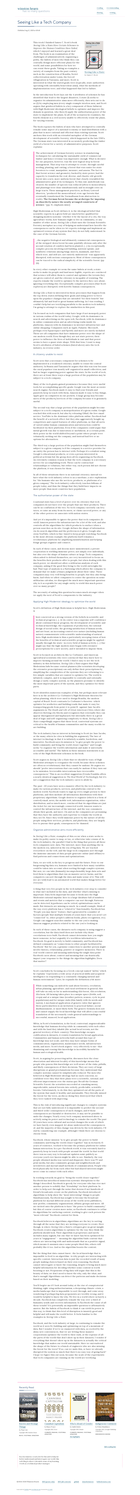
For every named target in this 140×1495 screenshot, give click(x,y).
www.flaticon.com (35, 1489)
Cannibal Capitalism (54, 1423)
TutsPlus (26, 1489)
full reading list (110, 1447)
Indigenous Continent (105, 1423)
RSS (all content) (64, 1482)
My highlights (75, 1437)
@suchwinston (87, 1482)
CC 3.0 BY (50, 1489)
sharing (100, 13)
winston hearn (28, 9)
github (76, 1482)
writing (112, 13)
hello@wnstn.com (104, 1482)
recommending (113, 8)
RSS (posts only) (48, 1482)
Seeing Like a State (94, 72)
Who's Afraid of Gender (81, 1423)
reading (100, 8)
